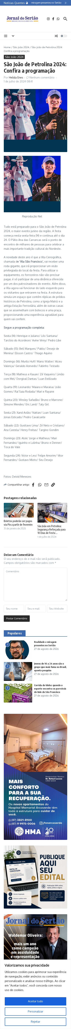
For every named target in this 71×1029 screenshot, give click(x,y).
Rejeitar (35, 1021)
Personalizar (35, 1011)
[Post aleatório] (56, 35)
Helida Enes (16, 77)
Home (7, 47)
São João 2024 (21, 47)
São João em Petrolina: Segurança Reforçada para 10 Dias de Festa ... (51, 529)
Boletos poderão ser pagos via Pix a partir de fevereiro (18, 522)
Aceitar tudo (35, 1001)
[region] (35, 994)
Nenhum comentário (42, 77)
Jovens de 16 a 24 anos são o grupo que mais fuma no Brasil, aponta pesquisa (50, 667)
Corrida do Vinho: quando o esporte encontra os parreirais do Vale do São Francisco (50, 688)
